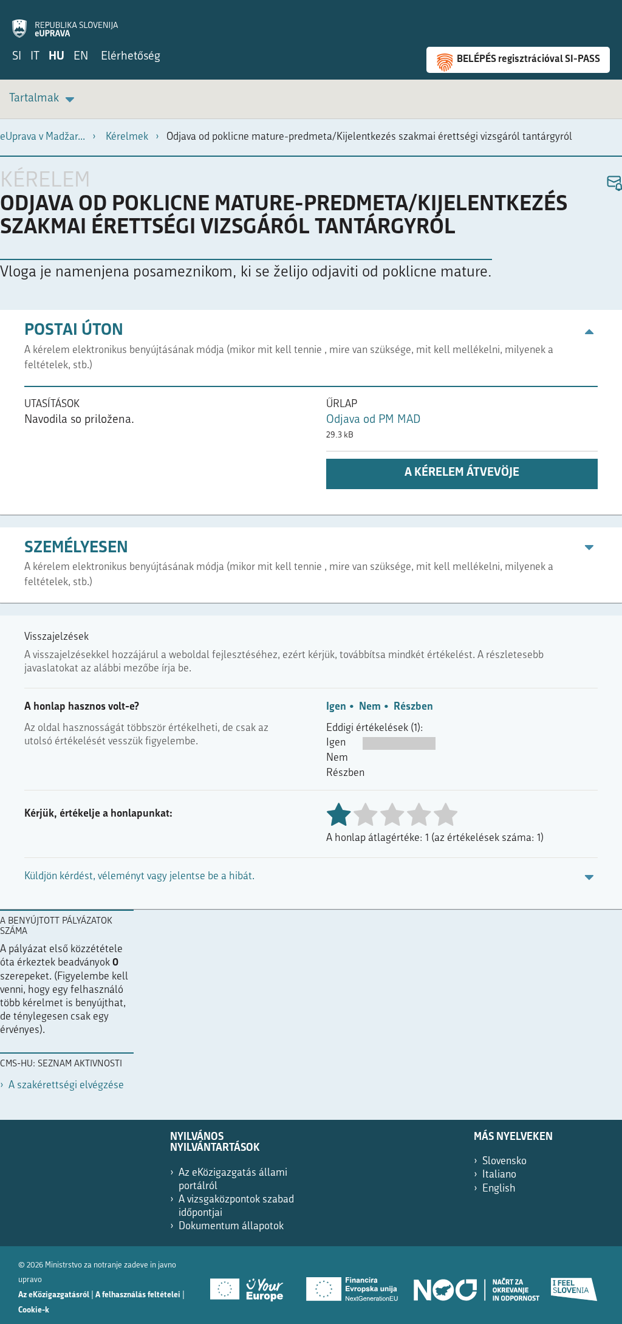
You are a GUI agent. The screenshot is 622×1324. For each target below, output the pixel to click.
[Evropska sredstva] (574, 1285)
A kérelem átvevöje (462, 473)
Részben (413, 707)
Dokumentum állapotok (231, 1226)
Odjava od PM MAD (373, 420)
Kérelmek (127, 137)
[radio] (365, 816)
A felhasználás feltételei (137, 1295)
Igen (336, 707)
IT (34, 57)
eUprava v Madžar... (42, 137)
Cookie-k (33, 1310)
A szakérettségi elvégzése (66, 1085)
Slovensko (504, 1161)
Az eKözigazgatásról (53, 1295)
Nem (370, 707)
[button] (614, 184)
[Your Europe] (250, 1285)
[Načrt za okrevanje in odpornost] (475, 1285)
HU (56, 57)
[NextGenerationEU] (353, 1285)
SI (16, 57)
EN (80, 57)
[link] (43, 99)
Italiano (499, 1175)
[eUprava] (65, 22)
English (499, 1189)
